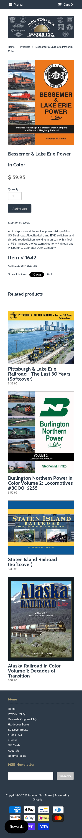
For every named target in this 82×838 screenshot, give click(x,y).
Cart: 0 (68, 5)
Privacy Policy (16, 714)
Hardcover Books (18, 724)
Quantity (13, 189)
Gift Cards (14, 745)
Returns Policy (17, 756)
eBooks (12, 740)
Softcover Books (18, 729)
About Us (13, 750)
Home (11, 708)
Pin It (49, 274)
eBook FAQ (15, 735)
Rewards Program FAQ (22, 719)
